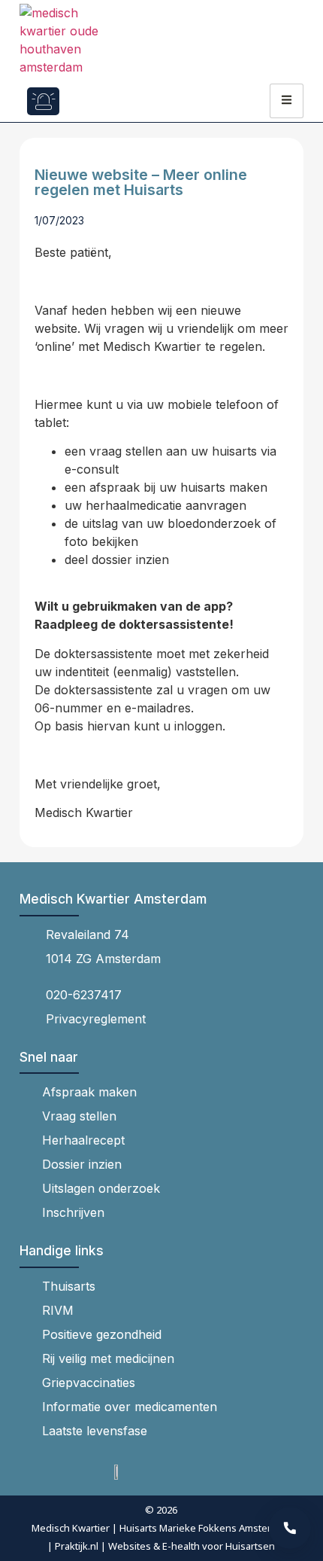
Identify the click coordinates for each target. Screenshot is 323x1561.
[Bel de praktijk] (290, 1528)
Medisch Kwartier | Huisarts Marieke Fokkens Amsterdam (161, 1528)
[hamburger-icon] (286, 101)
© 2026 (161, 1510)
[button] (87, 101)
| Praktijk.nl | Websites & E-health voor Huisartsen (161, 1546)
